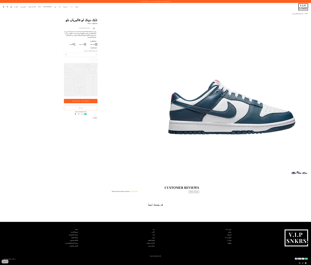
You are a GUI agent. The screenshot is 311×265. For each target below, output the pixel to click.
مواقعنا (229, 243)
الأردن (153, 232)
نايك (154, 235)
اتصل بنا (229, 240)
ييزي (153, 237)
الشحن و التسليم (74, 246)
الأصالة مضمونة (74, 240)
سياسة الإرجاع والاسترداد (84, 28)
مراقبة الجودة (74, 237)
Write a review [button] (194, 192)
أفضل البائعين (151, 240)
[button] (65, 7)
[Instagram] (299, 263)
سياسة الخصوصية (73, 235)
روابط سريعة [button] (228, 229)
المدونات (229, 235)
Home (306, 13)
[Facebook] (305, 263)
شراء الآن (80, 107)
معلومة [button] (76, 229)
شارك (94, 117)
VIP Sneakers (7, 259)
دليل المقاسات (94, 47)
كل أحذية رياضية (151, 243)
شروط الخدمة (74, 232)
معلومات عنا (228, 237)
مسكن (229, 232)
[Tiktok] (302, 263)
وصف (94, 28)
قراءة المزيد (93, 41)
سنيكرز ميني (151, 246)
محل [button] (154, 229)
